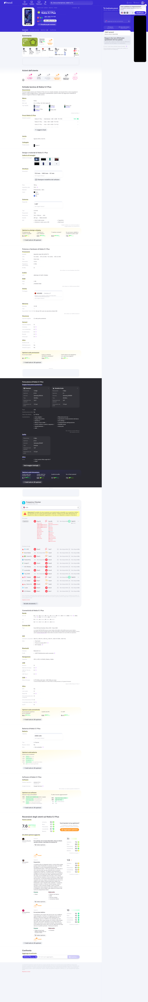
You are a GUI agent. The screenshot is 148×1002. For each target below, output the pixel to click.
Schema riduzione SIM (42, 632)
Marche (51, 7)
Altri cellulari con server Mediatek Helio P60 (69, 270)
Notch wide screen (39, 220)
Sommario (25, 30)
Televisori (39, 4)
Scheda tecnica (34, 30)
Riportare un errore (26, 971)
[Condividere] (79, 8)
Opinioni (44, 30)
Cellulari (24, 4)
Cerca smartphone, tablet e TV (63, 3)
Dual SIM (36, 628)
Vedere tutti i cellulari (42, 7)
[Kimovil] (8, 2)
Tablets (31, 4)
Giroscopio (25, 336)
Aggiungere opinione (70, 829)
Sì (34, 311)
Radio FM (24, 693)
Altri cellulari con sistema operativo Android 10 (69, 788)
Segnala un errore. (26, 599)
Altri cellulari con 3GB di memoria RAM (70, 286)
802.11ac (63, 638)
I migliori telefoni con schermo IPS (71, 226)
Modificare (140, 13)
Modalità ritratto (59, 388)
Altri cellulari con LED (74, 432)
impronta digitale (26, 324)
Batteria (25, 731)
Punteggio (24, 291)
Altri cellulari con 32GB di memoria (71, 313)
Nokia (55, 7)
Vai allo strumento (30, 603)
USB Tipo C (25, 674)
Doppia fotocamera (39, 418)
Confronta (53, 30)
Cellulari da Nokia (75, 113)
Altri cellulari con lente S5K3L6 (72, 430)
